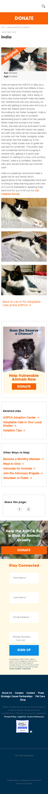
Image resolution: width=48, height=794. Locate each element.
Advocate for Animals (17, 468)
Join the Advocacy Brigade (21, 473)
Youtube (24, 740)
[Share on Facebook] (19, 509)
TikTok (37, 740)
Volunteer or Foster (16, 478)
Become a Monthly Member (21, 459)
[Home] (24, 6)
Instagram (30, 740)
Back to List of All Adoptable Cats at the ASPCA (22, 303)
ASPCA (24, 684)
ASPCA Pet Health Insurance (24, 774)
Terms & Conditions (15, 669)
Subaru (24, 763)
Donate (24, 18)
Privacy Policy (27, 669)
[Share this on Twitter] (28, 509)
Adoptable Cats (9, 32)
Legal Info (21, 716)
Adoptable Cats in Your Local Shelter (22, 424)
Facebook (10, 740)
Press (41, 692)
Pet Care (40, 696)
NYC (3, 27)
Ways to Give (11, 464)
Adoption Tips (12, 430)
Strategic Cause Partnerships (16, 696)
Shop (23, 699)
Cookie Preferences (35, 717)
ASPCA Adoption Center (18, 27)
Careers (19, 692)
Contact (30, 692)
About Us (7, 692)
